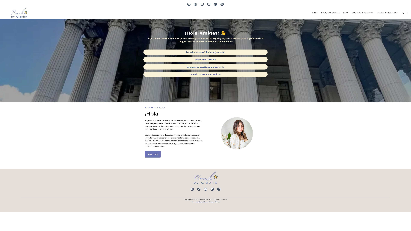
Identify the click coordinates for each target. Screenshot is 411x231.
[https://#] (205, 177)
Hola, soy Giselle (330, 13)
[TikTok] (215, 4)
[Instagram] (195, 4)
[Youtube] (202, 4)
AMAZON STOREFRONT (387, 13)
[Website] (222, 4)
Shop (345, 13)
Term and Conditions (199, 202)
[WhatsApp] (209, 4)
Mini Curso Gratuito (362, 13)
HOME (315, 13)
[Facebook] (189, 4)
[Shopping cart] (407, 13)
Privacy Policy (214, 202)
